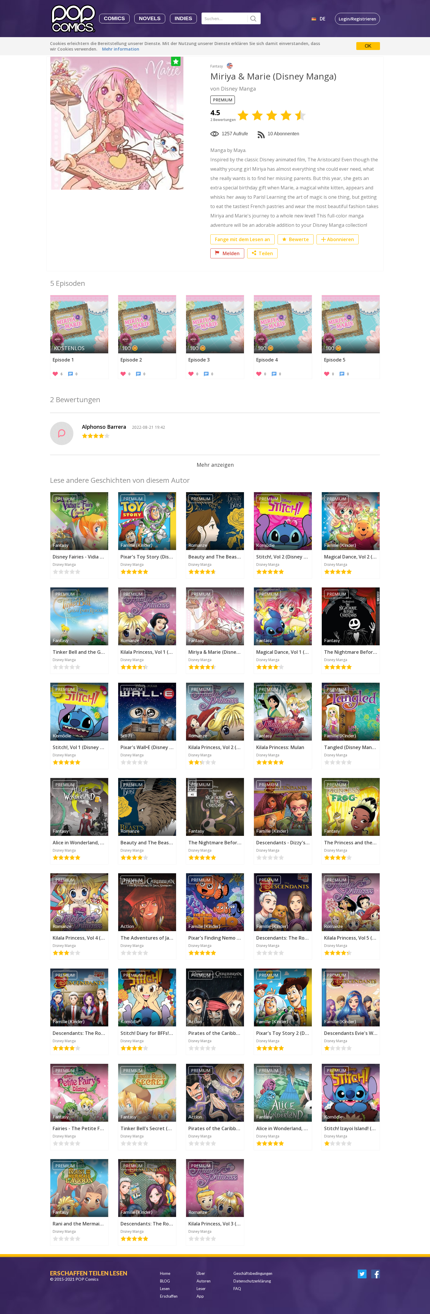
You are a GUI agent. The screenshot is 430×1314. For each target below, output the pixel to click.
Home (165, 1273)
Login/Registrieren (357, 19)
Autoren (204, 1281)
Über (201, 1273)
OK (368, 46)
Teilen (266, 253)
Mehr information (120, 49)
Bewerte (298, 239)
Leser (201, 1288)
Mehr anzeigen (215, 464)
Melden (230, 253)
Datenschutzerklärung (252, 1281)
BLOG (165, 1281)
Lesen (165, 1288)
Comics (114, 18)
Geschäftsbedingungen (252, 1273)
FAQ (237, 1288)
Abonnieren (340, 239)
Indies (183, 18)
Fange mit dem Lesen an (242, 239)
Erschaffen (169, 1296)
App (200, 1296)
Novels (150, 18)
